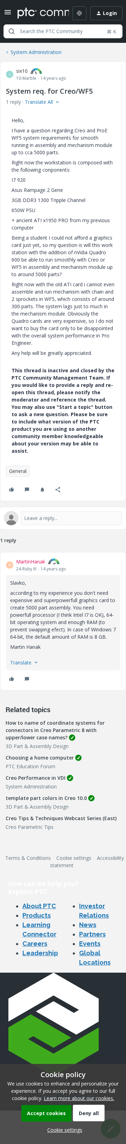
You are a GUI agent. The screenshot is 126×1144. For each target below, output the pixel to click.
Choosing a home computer (40, 757)
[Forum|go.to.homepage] (38, 13)
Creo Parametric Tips (30, 827)
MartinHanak (30, 561)
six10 (22, 71)
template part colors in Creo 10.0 (46, 798)
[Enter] (12, 31)
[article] (63, 621)
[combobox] (63, 31)
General (18, 471)
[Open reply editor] (63, 518)
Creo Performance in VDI (35, 778)
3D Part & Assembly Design (37, 746)
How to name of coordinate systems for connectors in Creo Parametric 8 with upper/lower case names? (55, 730)
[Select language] (79, 13)
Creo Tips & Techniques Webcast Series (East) (61, 818)
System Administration (36, 52)
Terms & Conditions (28, 858)
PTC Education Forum (30, 766)
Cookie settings (73, 858)
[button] (8, 14)
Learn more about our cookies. (79, 1098)
